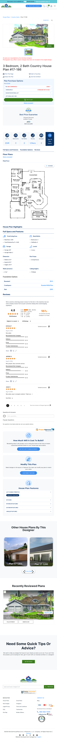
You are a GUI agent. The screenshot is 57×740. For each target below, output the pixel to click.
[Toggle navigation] (55, 6)
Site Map (5, 712)
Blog (38, 700)
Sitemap (28, 733)
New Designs (6, 703)
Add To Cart (29, 99)
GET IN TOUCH (28, 661)
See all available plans (42, 1)
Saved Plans (19, 700)
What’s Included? (28, 103)
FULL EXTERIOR (11, 621)
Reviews (37, 150)
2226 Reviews (14, 316)
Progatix (39, 737)
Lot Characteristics (13, 492)
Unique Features (11, 511)
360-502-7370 (44, 712)
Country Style (15, 17)
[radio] (28, 309)
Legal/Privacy (6, 706)
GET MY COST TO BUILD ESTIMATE (28, 449)
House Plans (6, 17)
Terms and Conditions (21, 706)
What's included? (7, 157)
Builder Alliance (20, 712)
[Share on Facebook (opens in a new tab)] (11, 351)
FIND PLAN (50, 686)
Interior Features (12, 503)
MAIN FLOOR (26, 621)
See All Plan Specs (50, 141)
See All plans (28, 571)
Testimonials (19, 709)
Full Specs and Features (10, 150)
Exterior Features (12, 507)
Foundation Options (26, 150)
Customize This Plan (28, 473)
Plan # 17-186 (48, 612)
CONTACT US (40, 697)
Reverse (49, 46)
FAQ (4, 709)
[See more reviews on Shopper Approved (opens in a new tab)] (16, 351)
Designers (18, 703)
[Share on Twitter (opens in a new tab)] (13, 351)
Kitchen (8, 500)
